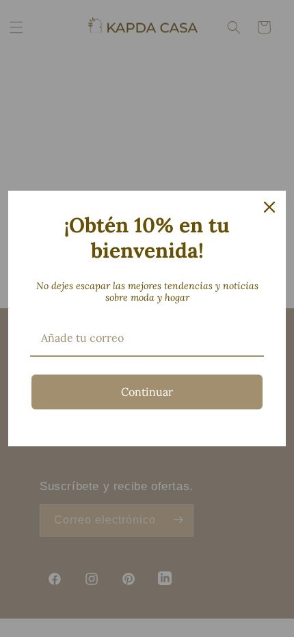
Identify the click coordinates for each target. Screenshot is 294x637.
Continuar (147, 391)
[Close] (269, 207)
